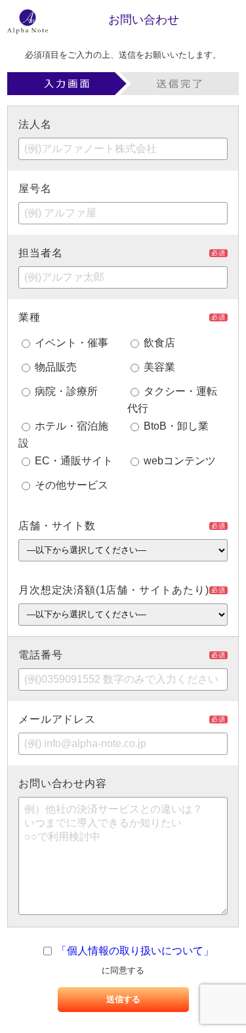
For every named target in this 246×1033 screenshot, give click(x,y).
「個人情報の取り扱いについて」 (135, 950)
